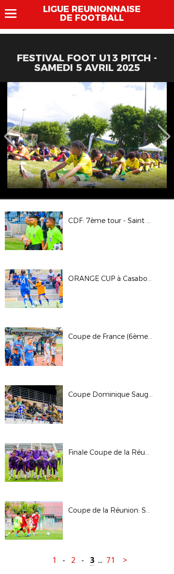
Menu (15, 13)
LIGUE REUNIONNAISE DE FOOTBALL (92, 13)
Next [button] (164, 129)
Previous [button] (10, 129)
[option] (87, 140)
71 (110, 560)
